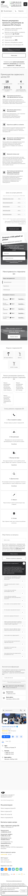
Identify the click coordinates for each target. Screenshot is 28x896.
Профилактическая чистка (8, 198)
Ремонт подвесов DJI (6, 811)
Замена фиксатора (6, 210)
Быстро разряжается (5, 304)
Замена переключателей (8, 202)
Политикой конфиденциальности (14, 682)
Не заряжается (5, 309)
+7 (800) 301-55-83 (16, 2)
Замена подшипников (7, 214)
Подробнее (14, 444)
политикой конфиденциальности (16, 262)
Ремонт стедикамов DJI (7, 817)
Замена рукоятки (6, 206)
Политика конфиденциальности (14, 881)
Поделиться (2, 869)
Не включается (5, 299)
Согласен (23, 890)
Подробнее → (21, 299)
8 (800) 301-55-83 (5, 835)
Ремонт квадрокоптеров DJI (8, 808)
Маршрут (7, 736)
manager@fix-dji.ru (6, 843)
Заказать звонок (14, 336)
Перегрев (5, 313)
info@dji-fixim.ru (5, 839)
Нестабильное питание (6, 317)
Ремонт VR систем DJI (6, 814)
